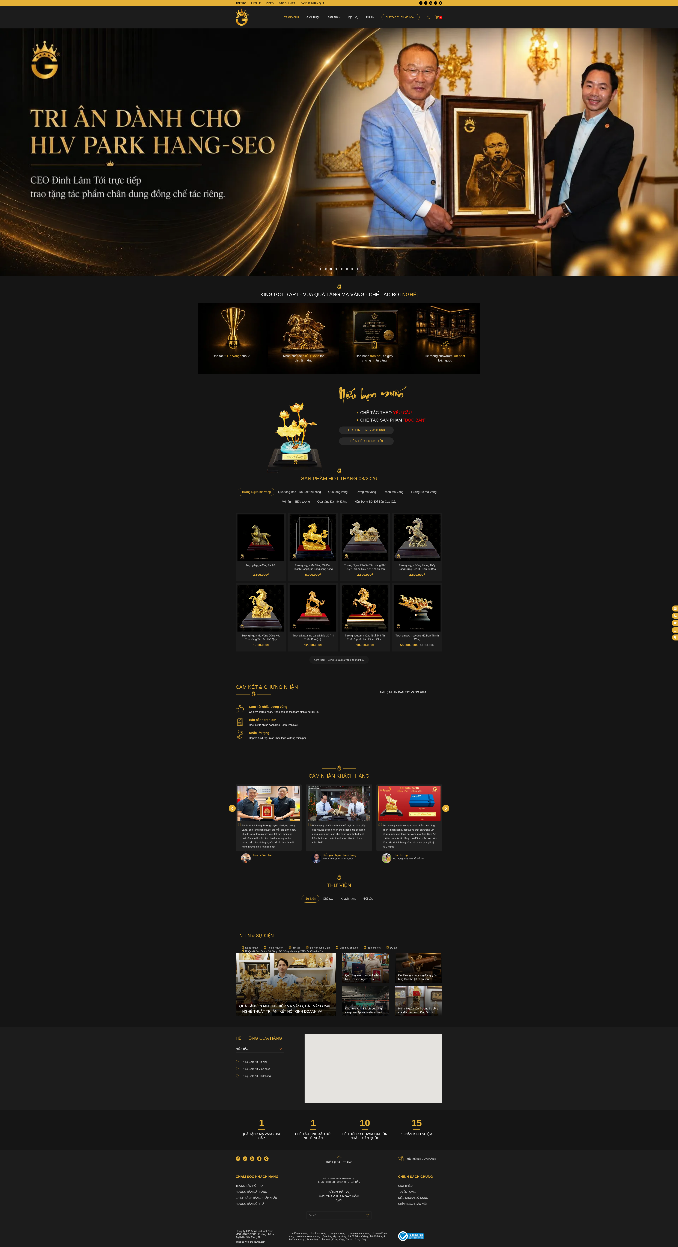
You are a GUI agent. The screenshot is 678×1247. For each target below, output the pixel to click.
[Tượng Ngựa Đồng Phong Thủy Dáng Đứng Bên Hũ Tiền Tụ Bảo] (417, 537)
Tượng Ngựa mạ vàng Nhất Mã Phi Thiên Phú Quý (313, 637)
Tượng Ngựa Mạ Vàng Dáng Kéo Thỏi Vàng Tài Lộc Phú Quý (261, 637)
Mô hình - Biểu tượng (296, 501)
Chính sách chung (415, 1176)
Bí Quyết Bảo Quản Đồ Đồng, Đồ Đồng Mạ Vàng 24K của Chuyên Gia (284, 951)
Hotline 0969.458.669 (366, 430)
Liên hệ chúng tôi (366, 441)
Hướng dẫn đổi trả (250, 1203)
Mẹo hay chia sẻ (349, 947)
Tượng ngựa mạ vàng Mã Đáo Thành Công (417, 637)
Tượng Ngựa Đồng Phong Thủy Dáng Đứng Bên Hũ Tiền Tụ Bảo (417, 567)
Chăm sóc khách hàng (257, 1176)
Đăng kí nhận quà (312, 3)
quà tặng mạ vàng (299, 1233)
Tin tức (296, 947)
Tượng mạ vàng (365, 492)
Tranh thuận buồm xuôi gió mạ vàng (325, 1239)
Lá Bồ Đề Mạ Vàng (358, 1236)
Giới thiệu (313, 17)
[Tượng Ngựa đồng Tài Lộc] (260, 537)
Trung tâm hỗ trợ (249, 1185)
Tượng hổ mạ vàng (356, 1239)
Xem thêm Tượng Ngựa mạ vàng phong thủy (339, 659)
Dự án (370, 17)
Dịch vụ (353, 17)
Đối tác (368, 898)
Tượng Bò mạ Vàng (423, 492)
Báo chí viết (373, 947)
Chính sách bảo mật (412, 1203)
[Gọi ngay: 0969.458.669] (675, 615)
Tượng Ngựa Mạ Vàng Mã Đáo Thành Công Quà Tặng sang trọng (313, 567)
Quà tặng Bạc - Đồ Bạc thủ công (299, 492)
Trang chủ (291, 17)
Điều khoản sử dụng (413, 1197)
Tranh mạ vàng (318, 1233)
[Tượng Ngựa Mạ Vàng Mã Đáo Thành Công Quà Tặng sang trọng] (313, 537)
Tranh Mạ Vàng (393, 492)
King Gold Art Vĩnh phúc (256, 1068)
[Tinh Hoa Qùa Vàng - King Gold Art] (242, 17)
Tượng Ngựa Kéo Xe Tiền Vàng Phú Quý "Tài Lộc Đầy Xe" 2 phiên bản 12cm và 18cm (365, 567)
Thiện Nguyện (275, 947)
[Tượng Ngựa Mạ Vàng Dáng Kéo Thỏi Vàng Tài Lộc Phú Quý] (260, 608)
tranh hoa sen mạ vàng (308, 1236)
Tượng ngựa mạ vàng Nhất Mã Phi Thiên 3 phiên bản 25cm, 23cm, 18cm (365, 637)
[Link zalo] (425, 3)
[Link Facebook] (421, 3)
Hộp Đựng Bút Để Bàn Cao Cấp (375, 501)
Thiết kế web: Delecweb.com (250, 1241)
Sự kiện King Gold (320, 947)
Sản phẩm (334, 17)
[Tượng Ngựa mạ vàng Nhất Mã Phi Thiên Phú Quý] (313, 608)
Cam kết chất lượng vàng (268, 707)
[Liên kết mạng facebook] (675, 622)
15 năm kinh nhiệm (416, 1134)
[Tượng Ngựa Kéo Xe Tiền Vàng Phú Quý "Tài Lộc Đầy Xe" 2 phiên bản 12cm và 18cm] (365, 537)
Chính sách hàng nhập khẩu (256, 1197)
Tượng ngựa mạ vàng (358, 1233)
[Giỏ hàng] (437, 17)
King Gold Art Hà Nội (255, 1061)
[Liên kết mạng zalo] (675, 630)
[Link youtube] (430, 3)
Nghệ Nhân (251, 947)
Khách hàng (348, 898)
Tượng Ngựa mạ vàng (256, 492)
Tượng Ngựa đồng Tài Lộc (261, 565)
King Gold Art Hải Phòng (257, 1075)
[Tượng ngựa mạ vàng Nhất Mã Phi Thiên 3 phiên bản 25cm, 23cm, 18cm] (365, 608)
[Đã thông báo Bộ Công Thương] (420, 1236)
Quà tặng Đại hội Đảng (332, 501)
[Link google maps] (440, 3)
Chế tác (328, 898)
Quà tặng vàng (337, 492)
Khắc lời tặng (259, 733)
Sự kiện (310, 898)
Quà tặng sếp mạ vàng (334, 1236)
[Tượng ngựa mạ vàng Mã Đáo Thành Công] (417, 608)
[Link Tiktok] (435, 3)
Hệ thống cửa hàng (421, 1158)
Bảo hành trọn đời (262, 720)
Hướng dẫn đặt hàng (251, 1191)
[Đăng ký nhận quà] (675, 608)
